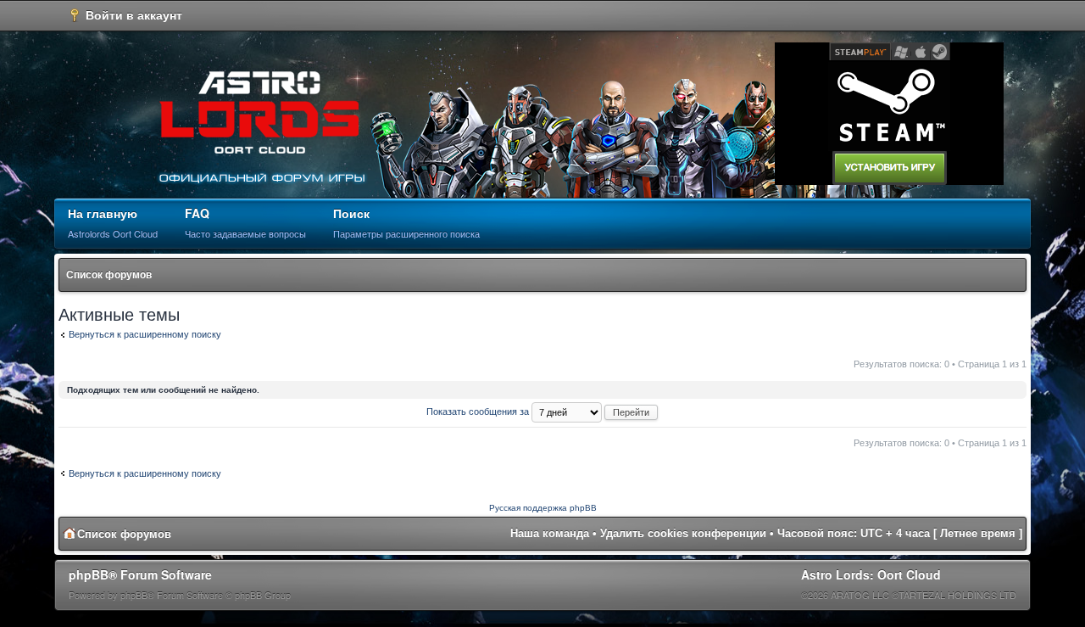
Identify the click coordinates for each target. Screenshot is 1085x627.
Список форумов (109, 275)
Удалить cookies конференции (683, 533)
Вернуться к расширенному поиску (145, 334)
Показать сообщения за (478, 411)
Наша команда (549, 533)
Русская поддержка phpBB (543, 507)
